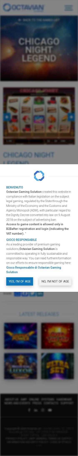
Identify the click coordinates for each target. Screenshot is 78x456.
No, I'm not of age (55, 281)
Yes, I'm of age (20, 281)
